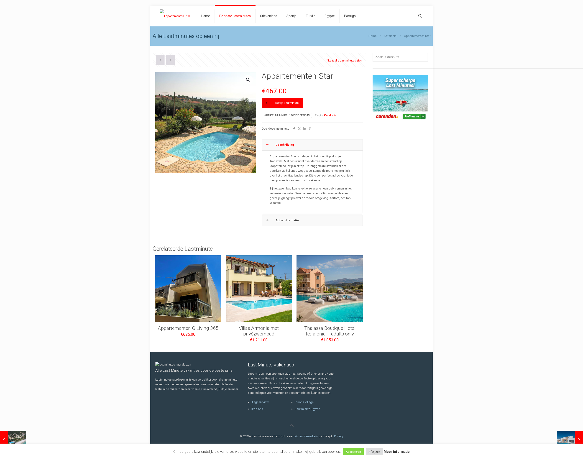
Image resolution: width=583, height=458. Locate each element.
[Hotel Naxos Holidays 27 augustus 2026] (570, 440)
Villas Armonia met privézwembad (259, 331)
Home (372, 36)
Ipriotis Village (304, 402)
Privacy (338, 436)
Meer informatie (397, 452)
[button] (248, 79)
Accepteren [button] (353, 451)
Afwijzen (374, 451)
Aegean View (260, 402)
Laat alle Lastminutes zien (345, 60)
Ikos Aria (257, 409)
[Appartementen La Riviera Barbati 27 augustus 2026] (13, 440)
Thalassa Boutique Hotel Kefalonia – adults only (329, 331)
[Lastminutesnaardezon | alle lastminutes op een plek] (175, 16)
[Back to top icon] (291, 425)
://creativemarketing (307, 436)
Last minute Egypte (307, 409)
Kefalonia (390, 36)
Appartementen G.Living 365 (188, 328)
